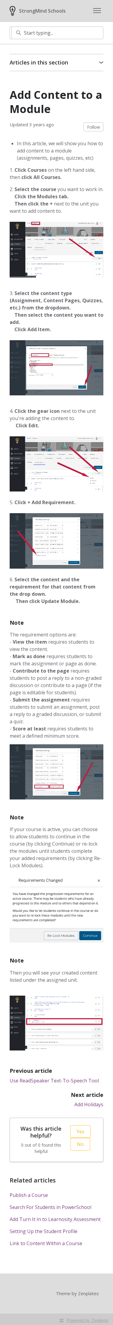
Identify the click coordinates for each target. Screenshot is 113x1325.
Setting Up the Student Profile (43, 1231)
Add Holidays (88, 1104)
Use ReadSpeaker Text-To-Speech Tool (54, 1080)
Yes (80, 1131)
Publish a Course (29, 1195)
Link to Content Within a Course (46, 1243)
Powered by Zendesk (87, 1320)
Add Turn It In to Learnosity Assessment (55, 1219)
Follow (93, 127)
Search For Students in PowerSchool (50, 1207)
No (80, 1144)
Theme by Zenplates (77, 1293)
